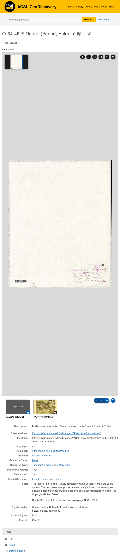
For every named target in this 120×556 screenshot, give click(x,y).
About (88, 6)
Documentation (17, 550)
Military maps (63, 465)
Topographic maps (42, 465)
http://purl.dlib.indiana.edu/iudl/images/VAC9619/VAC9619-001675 (66, 433)
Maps (35, 460)
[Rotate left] (107, 57)
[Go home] (113, 57)
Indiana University (41, 455)
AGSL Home (100, 6)
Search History (75, 6)
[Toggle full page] (94, 57)
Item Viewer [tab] (11, 42)
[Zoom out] (88, 57)
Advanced (103, 19)
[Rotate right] (100, 57)
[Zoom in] (82, 57)
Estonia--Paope (40, 479)
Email (12, 544)
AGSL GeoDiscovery (9, 7)
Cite (11, 539)
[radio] (18, 409)
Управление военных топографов (50, 450)
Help (111, 6)
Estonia (57, 479)
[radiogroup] (60, 409)
